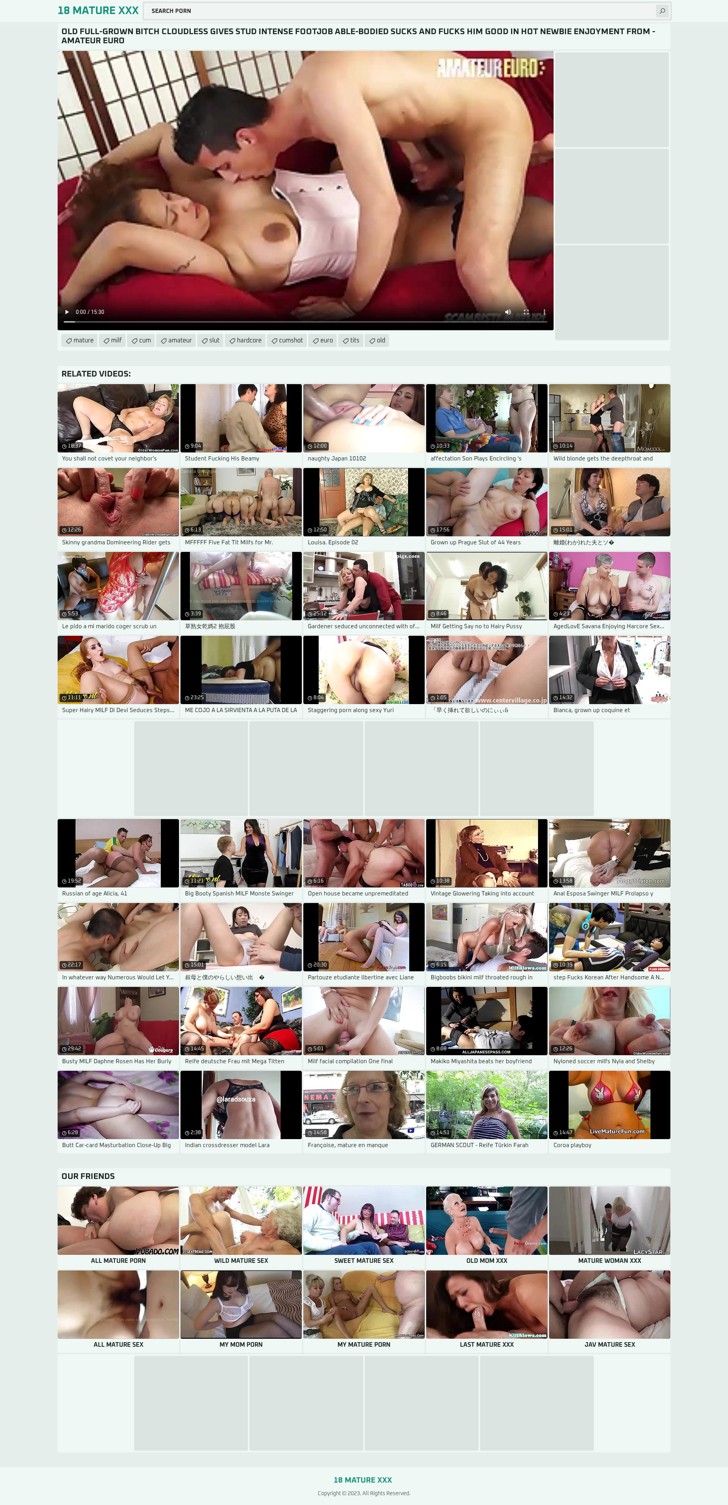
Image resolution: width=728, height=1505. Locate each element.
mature (84, 340)
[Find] (662, 11)
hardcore (249, 340)
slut (214, 340)
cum (145, 340)
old (381, 340)
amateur (180, 340)
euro (326, 340)
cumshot (291, 340)
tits (354, 340)
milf (116, 340)
